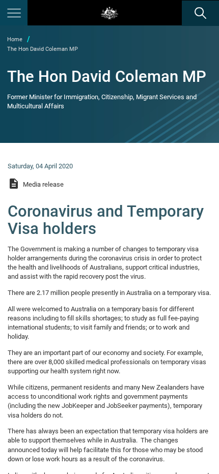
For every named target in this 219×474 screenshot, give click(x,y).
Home (14, 39)
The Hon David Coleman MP (42, 49)
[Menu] (14, 12)
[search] (200, 13)
